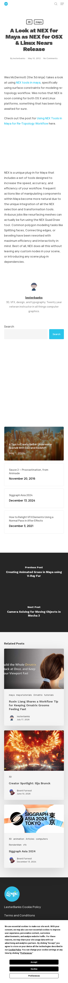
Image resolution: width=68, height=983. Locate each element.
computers (42, 838)
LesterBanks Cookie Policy (22, 907)
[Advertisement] (34, 383)
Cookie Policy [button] (14, 950)
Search (9, 326)
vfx (25, 844)
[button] (62, 3)
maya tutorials (24, 694)
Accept (34, 962)
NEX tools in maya (28, 82)
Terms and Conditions (19, 915)
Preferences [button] (26, 953)
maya (39, 22)
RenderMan (15, 844)
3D (29, 22)
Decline (34, 969)
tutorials (49, 694)
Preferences (34, 976)
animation (18, 838)
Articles (30, 838)
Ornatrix (38, 694)
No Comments (50, 58)
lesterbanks (19, 58)
